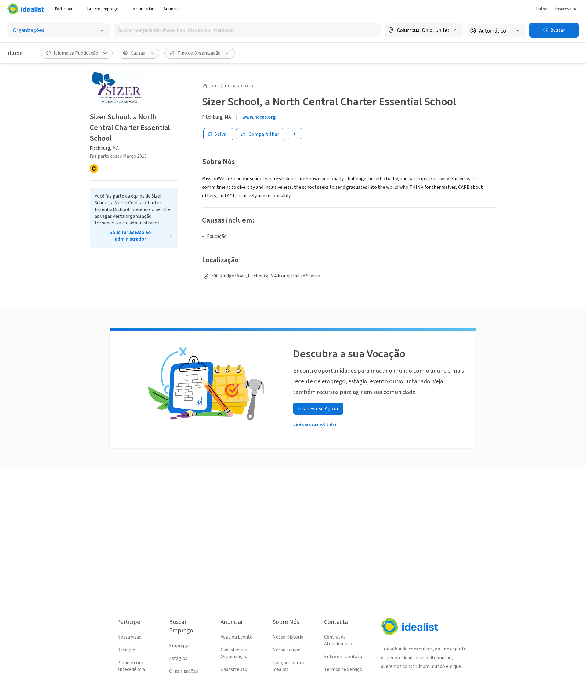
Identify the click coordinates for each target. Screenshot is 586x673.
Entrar (542, 9)
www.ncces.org (259, 117)
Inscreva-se (566, 9)
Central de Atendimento (338, 640)
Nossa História (288, 637)
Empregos (180, 645)
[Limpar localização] (455, 30)
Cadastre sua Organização (234, 653)
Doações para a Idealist (288, 666)
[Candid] (94, 168)
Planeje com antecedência (131, 666)
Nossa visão (129, 637)
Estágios (178, 658)
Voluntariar (143, 9)
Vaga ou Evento (237, 637)
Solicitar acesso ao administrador (130, 235)
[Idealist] (25, 8)
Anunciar (171, 9)
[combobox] (247, 30)
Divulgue (126, 649)
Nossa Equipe (286, 649)
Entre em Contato (343, 656)
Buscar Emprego (102, 9)
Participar (64, 9)
